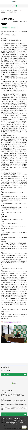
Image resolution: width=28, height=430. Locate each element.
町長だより (16, 10)
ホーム (2, 10)
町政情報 (9, 10)
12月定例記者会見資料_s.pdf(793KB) (12, 322)
